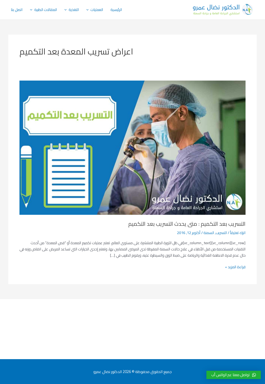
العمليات (96, 9)
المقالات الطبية (45, 9)
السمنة (209, 232)
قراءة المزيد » (235, 267)
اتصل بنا (17, 9)
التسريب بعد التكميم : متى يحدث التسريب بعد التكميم (187, 224)
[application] (88, 9)
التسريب (221, 232)
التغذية (74, 9)
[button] (233, 375)
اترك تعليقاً (238, 232)
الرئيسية (116, 9)
